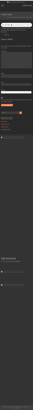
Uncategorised (5, 129)
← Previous (6, 34)
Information (4, 124)
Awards (3, 121)
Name (3, 73)
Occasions (4, 127)
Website (3, 90)
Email (3, 82)
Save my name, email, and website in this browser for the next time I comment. (16, 100)
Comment (4, 51)
